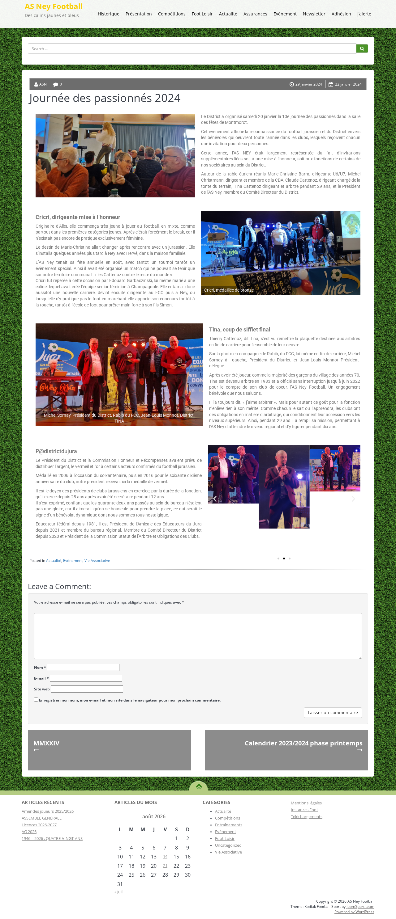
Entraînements (228, 825)
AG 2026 (29, 831)
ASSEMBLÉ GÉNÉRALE (42, 818)
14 (165, 856)
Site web (42, 689)
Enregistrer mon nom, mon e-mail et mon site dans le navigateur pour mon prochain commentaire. (130, 700)
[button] (215, 498)
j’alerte (364, 14)
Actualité (228, 14)
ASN (43, 84)
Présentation (139, 14)
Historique (108, 14)
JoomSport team (360, 906)
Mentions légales (306, 803)
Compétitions (172, 14)
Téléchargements (306, 816)
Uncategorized (228, 845)
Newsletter (314, 14)
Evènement (285, 14)
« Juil (118, 892)
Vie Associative (97, 560)
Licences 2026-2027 (39, 825)
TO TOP (199, 784)
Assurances (255, 14)
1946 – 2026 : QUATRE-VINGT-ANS (52, 838)
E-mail (41, 678)
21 (165, 865)
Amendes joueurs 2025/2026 (48, 811)
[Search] (362, 48)
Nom (40, 667)
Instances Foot (304, 809)
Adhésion (341, 14)
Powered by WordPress (354, 911)
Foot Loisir (202, 14)
